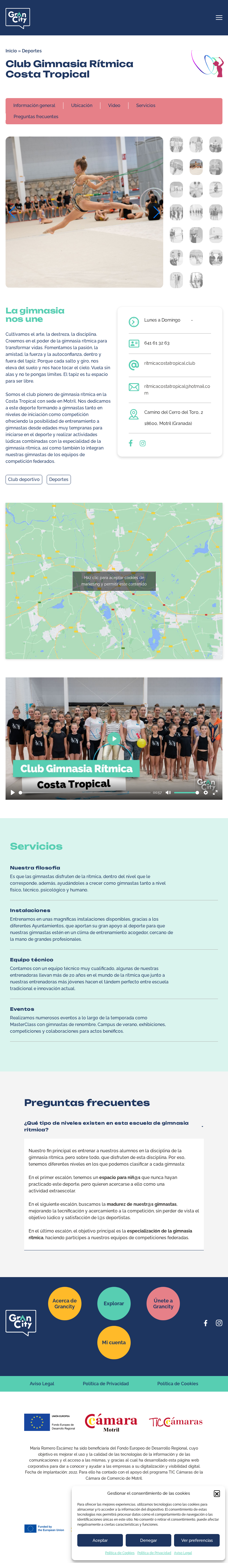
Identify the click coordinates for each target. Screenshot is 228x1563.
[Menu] (219, 18)
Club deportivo (24, 479)
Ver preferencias (197, 1540)
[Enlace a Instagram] (219, 1323)
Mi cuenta (114, 1342)
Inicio (11, 51)
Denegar (148, 1540)
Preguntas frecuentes (36, 116)
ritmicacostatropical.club (169, 363)
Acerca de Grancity (65, 1303)
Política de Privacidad (154, 1553)
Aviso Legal (183, 1553)
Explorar (114, 1303)
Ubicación (81, 105)
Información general (34, 105)
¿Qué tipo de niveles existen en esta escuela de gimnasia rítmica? (106, 1126)
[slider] (85, 792)
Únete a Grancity (163, 1303)
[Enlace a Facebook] (205, 1323)
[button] (217, 1493)
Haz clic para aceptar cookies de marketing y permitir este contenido (114, 580)
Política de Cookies (120, 1553)
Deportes (32, 51)
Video (114, 105)
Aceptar (100, 1540)
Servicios (145, 105)
